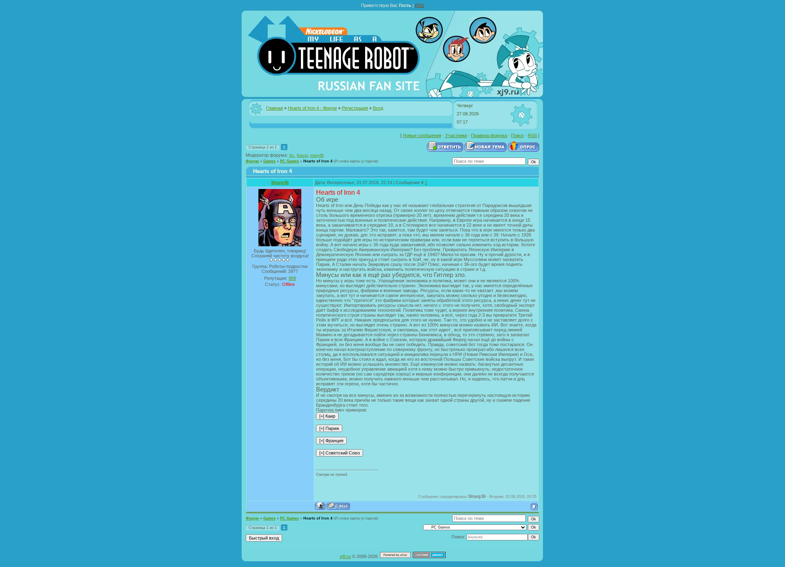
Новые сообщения (422, 135)
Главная (274, 108)
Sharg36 (280, 182)
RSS (419, 5)
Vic (291, 155)
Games (269, 161)
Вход (378, 108)
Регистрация (355, 108)
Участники (456, 135)
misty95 (317, 155)
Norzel (302, 155)
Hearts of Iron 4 (317, 161)
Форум (252, 161)
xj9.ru (345, 556)
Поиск (517, 135)
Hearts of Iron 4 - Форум (312, 108)
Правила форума (489, 135)
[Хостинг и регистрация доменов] (429, 556)
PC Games (289, 161)
